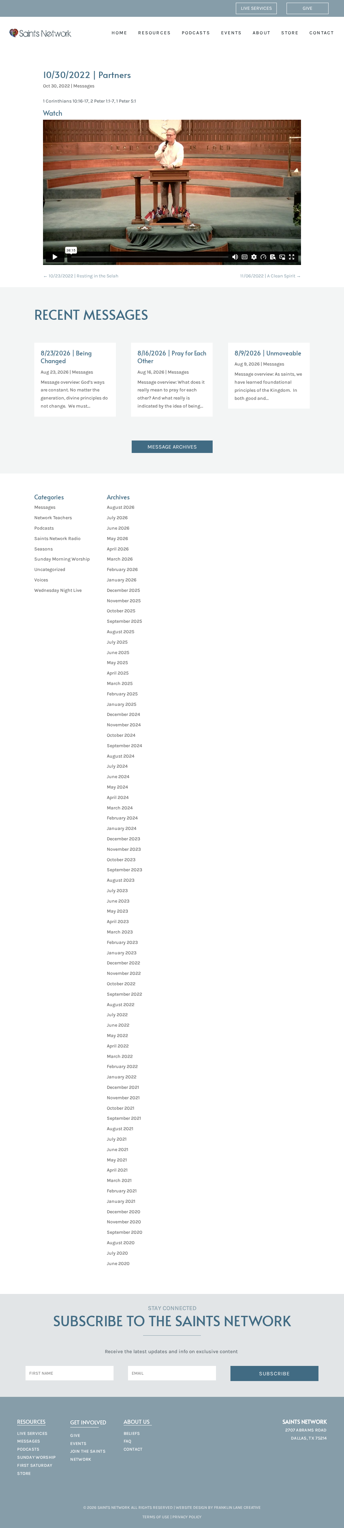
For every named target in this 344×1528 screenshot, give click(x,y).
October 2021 (120, 1108)
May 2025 (117, 662)
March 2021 (119, 1180)
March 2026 (120, 559)
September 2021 (124, 1118)
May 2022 (117, 1035)
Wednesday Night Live (58, 590)
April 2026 (118, 549)
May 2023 (117, 911)
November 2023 (124, 849)
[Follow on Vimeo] (320, 1453)
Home (119, 33)
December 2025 (123, 590)
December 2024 (123, 714)
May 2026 (117, 538)
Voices (41, 580)
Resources (154, 33)
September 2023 (124, 870)
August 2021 (120, 1129)
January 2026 (121, 580)
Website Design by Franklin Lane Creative (218, 1507)
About (261, 33)
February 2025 (122, 694)
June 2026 (118, 528)
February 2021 (122, 1191)
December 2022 (123, 963)
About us (136, 1421)
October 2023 (121, 860)
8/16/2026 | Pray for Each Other (171, 357)
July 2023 (117, 890)
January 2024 (121, 828)
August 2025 (120, 632)
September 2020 (124, 1232)
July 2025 (117, 642)
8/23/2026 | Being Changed (66, 357)
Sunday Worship (36, 1457)
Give (307, 8)
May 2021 (117, 1160)
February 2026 (122, 569)
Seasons (43, 549)
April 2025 (118, 673)
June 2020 (118, 1263)
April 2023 (118, 921)
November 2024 (124, 725)
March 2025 (120, 683)
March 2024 (120, 808)
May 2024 (117, 787)
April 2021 (117, 1170)
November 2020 (124, 1222)
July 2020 (117, 1253)
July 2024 (117, 766)
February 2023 (122, 942)
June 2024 (118, 776)
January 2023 (121, 953)
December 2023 (123, 839)
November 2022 (124, 973)
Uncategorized (49, 569)
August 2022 (120, 1004)
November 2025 (124, 601)
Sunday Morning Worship (62, 559)
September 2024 (124, 746)
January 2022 (121, 1077)
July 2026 (117, 518)
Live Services (256, 8)
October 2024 (121, 735)
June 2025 (118, 652)
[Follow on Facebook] (296, 1453)
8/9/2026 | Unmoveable (267, 353)
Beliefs (132, 1433)
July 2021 (117, 1139)
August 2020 (121, 1243)
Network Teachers (53, 518)
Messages (83, 86)
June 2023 (118, 901)
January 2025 (121, 704)
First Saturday (34, 1465)
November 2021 (123, 1098)
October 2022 (121, 984)
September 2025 (124, 621)
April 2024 (118, 797)
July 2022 (117, 1015)
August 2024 (120, 756)
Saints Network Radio (57, 538)
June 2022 (118, 1025)
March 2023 (120, 932)
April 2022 (118, 1046)
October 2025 (121, 611)
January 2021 (121, 1201)
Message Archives (172, 447)
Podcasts (196, 33)
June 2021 (117, 1149)
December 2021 (123, 1087)
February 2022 (122, 1066)
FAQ (128, 1441)
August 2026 (120, 507)
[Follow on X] (308, 1453)
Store (290, 33)
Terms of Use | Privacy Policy (172, 1517)
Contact (321, 33)
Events (231, 33)
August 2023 (120, 880)
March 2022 (120, 1056)
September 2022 (124, 994)
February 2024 (122, 818)
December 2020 (123, 1212)
